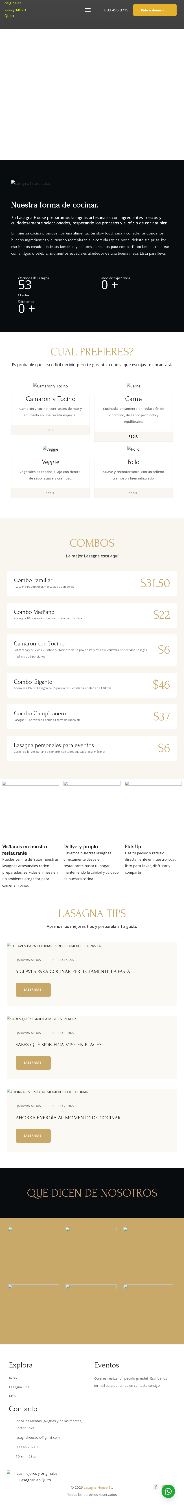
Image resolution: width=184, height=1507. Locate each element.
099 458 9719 (116, 10)
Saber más (32, 989)
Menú (13, 1396)
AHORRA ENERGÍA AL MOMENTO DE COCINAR (68, 1118)
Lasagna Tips (19, 1387)
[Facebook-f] (156, 1487)
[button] (155, 10)
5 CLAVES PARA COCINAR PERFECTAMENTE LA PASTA (73, 971)
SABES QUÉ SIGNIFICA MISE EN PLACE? (58, 1045)
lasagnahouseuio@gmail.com (38, 1437)
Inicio (13, 1378)
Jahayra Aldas (29, 960)
